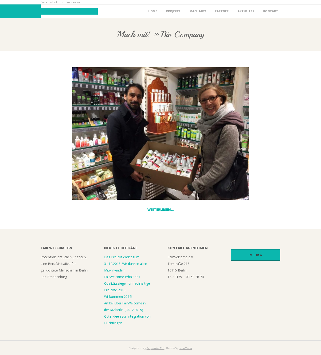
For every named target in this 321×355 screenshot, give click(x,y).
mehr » (256, 255)
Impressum (74, 2)
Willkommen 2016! (118, 296)
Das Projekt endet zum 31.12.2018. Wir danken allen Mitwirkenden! (125, 263)
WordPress (186, 348)
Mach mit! (197, 11)
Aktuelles (246, 11)
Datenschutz (50, 2)
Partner (222, 11)
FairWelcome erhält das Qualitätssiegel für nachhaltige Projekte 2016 (127, 283)
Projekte (173, 11)
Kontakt (270, 11)
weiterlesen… (160, 209)
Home (152, 11)
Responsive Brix (155, 348)
